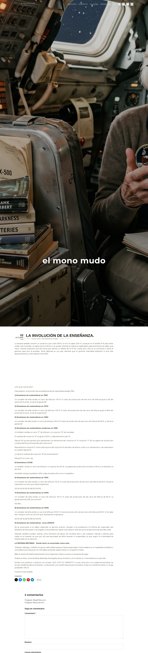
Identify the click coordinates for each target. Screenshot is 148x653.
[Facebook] (131, 4)
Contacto (83, 4)
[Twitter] (127, 4)
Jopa (62, 338)
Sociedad (55, 338)
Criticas (34, 338)
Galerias (94, 4)
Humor (38, 338)
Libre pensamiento (46, 338)
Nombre (28, 642)
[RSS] (119, 4)
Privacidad (105, 4)
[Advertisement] (64, 371)
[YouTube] (123, 4)
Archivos (72, 4)
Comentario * (30, 613)
